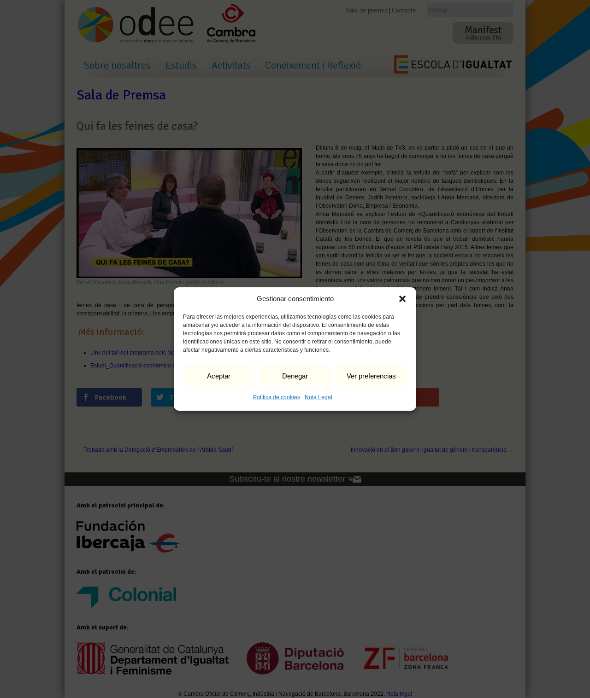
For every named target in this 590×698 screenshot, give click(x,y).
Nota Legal (318, 397)
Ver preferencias (371, 376)
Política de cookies (276, 397)
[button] (402, 298)
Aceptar (218, 376)
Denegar (295, 376)
